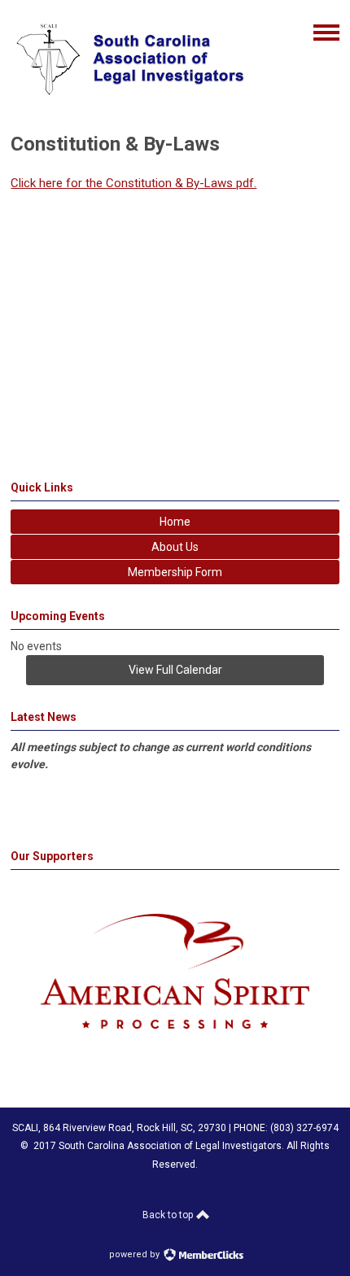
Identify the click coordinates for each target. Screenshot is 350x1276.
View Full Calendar (175, 669)
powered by (135, 1254)
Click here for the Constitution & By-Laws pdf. (133, 183)
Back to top (168, 1215)
